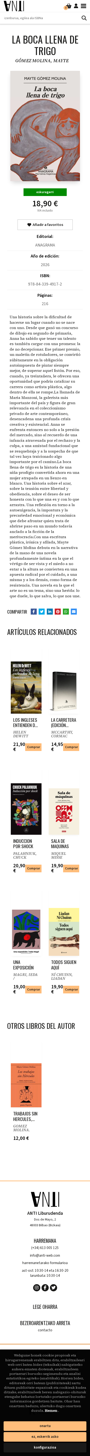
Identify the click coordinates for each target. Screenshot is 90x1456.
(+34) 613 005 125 (45, 1247)
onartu (45, 1425)
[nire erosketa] (69, 6)
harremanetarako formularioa (45, 1263)
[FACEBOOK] (45, 1287)
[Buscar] (84, 18)
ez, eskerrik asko (45, 1436)
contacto (45, 1330)
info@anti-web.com (45, 1255)
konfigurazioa (45, 1447)
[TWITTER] (53, 1287)
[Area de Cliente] (76, 6)
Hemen (51, 1410)
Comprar (33, 747)
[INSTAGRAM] (36, 1287)
